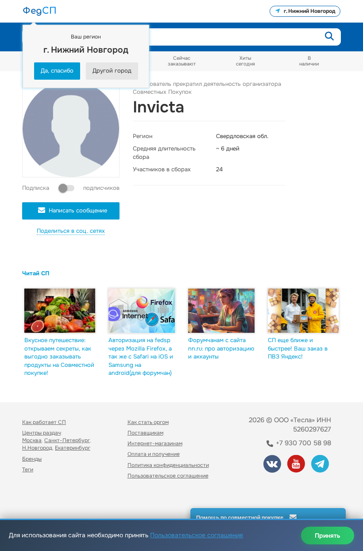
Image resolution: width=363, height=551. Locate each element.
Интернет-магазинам (154, 443)
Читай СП (36, 273)
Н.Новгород (37, 447)
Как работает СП (44, 422)
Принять (327, 535)
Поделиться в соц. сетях (71, 231)
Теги (27, 469)
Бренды (32, 458)
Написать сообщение (78, 210)
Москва (32, 440)
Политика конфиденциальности (168, 465)
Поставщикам (145, 432)
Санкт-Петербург (67, 440)
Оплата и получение (153, 454)
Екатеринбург (72, 447)
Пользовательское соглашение (168, 475)
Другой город (112, 70)
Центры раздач (41, 432)
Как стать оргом (148, 422)
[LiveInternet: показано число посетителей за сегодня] (41, 500)
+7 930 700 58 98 (302, 443)
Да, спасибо (57, 70)
